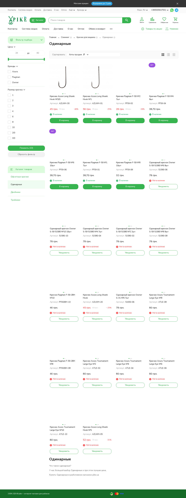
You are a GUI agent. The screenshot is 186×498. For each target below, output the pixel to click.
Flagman (16, 77)
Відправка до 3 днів (102, 3)
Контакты (12, 10)
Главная (52, 37)
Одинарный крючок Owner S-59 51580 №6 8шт (162, 164)
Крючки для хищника (86, 37)
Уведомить (163, 186)
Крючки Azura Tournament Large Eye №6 (161, 362)
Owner (15, 82)
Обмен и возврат (97, 28)
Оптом (64, 10)
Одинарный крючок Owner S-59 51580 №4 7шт (96, 230)
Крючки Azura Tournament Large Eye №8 (161, 296)
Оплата (38, 10)
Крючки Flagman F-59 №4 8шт (161, 98)
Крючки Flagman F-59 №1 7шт (95, 164)
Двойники (15, 192)
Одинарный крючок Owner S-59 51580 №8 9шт (162, 230)
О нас (56, 10)
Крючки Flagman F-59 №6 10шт (62, 164)
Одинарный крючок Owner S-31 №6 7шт (129, 296)
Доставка (47, 10)
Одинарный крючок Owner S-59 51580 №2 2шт (129, 230)
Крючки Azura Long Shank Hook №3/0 (62, 98)
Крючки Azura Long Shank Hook (95, 296)
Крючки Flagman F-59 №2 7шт (128, 98)
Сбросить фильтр (26, 154)
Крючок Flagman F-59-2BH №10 (62, 296)
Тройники (15, 200)
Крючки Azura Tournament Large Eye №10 (62, 428)
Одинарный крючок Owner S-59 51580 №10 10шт (63, 230)
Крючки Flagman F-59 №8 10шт (128, 164)
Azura (15, 71)
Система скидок (25, 10)
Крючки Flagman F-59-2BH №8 (62, 362)
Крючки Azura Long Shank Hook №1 (95, 98)
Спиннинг (65, 37)
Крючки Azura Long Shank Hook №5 (95, 428)
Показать (24, 148)
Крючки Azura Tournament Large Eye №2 (95, 362)
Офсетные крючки (20, 176)
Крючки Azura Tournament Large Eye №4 (128, 362)
